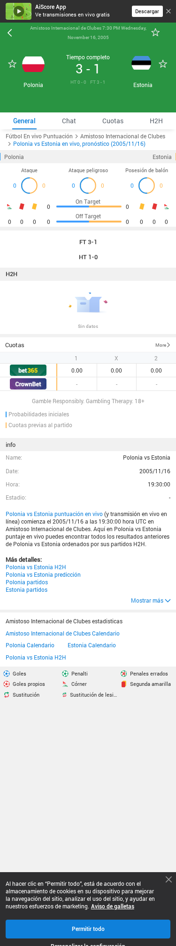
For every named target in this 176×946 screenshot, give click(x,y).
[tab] (24, 120)
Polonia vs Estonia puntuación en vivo (54, 513)
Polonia (14, 156)
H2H (11, 274)
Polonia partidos (27, 582)
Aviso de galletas (112, 906)
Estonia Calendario (92, 645)
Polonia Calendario (30, 645)
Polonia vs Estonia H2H (36, 567)
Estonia (162, 156)
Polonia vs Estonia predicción (43, 574)
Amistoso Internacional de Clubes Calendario (63, 633)
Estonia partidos (26, 589)
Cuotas (14, 345)
